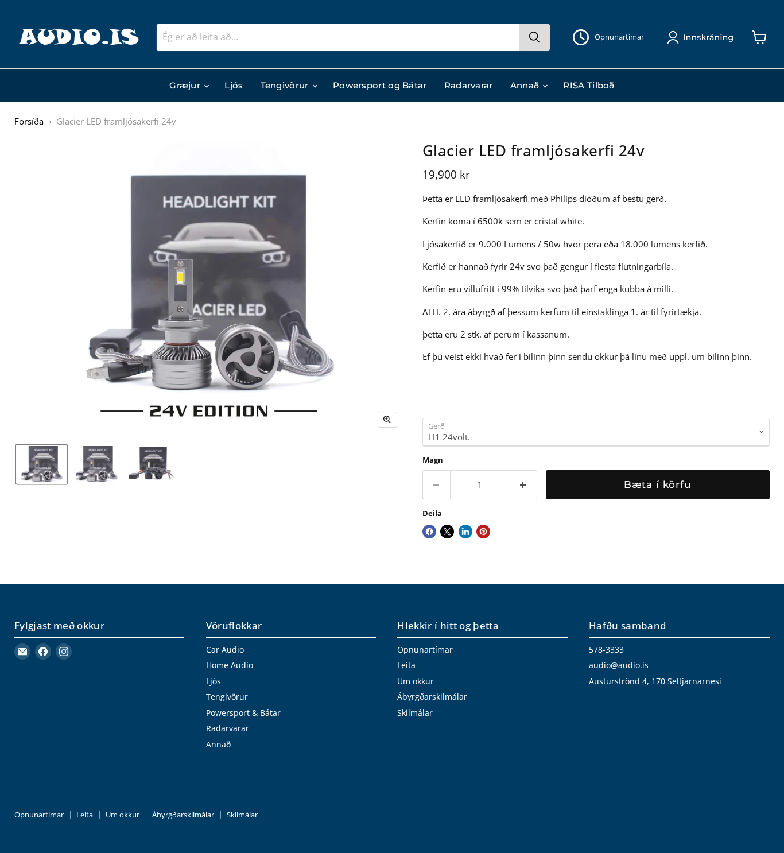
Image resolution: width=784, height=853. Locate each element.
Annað (526, 85)
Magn (432, 460)
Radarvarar (468, 85)
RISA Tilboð (588, 85)
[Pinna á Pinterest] (483, 531)
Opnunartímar (425, 649)
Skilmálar (415, 712)
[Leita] (534, 37)
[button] (702, 37)
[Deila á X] (447, 531)
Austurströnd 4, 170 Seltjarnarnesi (655, 681)
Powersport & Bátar (243, 712)
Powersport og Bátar (380, 85)
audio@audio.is (619, 665)
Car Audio (225, 649)
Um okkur (415, 681)
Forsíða (29, 121)
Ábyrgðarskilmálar (432, 696)
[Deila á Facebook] (429, 531)
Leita (406, 665)
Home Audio (229, 665)
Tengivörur (286, 85)
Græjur (186, 85)
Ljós (233, 85)
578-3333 (606, 649)
